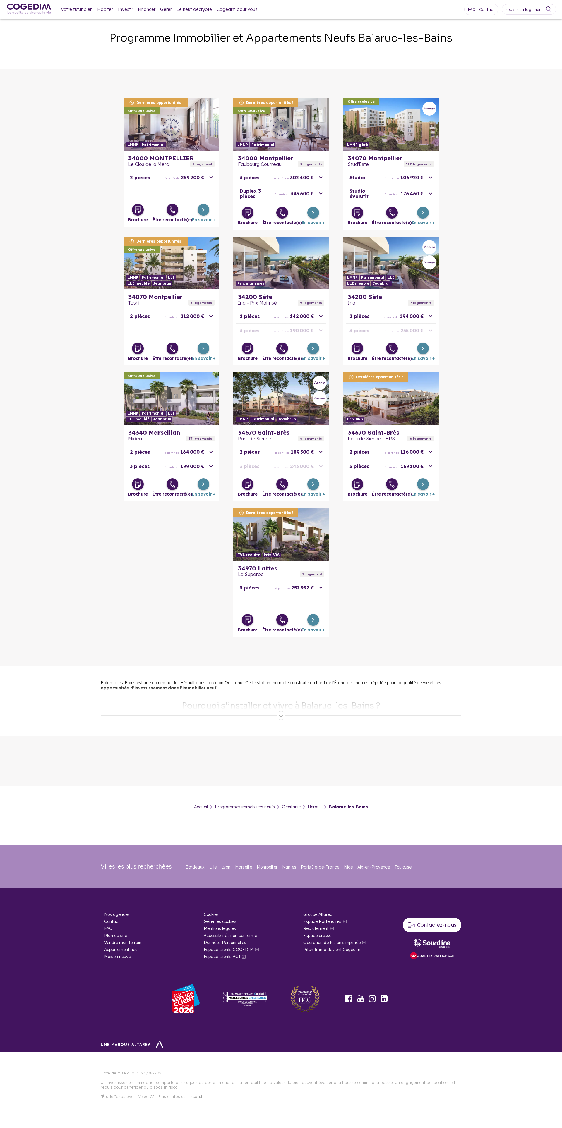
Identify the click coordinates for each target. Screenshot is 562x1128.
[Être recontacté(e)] (172, 210)
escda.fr (196, 1096)
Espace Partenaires (322, 921)
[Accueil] (29, 10)
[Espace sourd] (432, 943)
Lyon (225, 867)
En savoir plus (171, 124)
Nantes (289, 867)
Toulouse (403, 867)
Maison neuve (117, 956)
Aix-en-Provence (373, 867)
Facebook (348, 998)
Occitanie (291, 806)
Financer (146, 9)
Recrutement (315, 928)
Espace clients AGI (222, 956)
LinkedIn (384, 998)
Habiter (105, 9)
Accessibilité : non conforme (230, 935)
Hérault (315, 806)
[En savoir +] (203, 210)
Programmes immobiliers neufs (245, 806)
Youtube (360, 998)
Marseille (243, 867)
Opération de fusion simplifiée (332, 942)
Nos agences (117, 914)
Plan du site (115, 935)
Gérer (166, 9)
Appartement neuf (121, 949)
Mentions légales (220, 928)
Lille (213, 867)
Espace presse (317, 935)
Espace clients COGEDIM (228, 949)
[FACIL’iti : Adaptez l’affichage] (432, 956)
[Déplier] (281, 715)
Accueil (201, 806)
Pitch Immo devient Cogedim (331, 949)
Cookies (211, 914)
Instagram (372, 998)
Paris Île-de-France (320, 867)
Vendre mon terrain (122, 942)
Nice (348, 867)
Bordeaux (195, 867)
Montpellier (267, 867)
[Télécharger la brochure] (138, 210)
